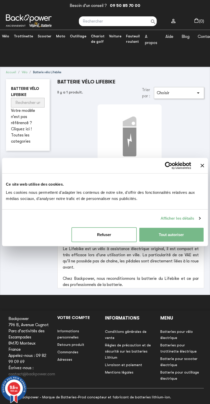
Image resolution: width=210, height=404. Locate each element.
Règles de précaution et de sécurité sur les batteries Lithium (128, 351)
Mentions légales (119, 372)
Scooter (44, 36)
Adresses (64, 359)
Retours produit (70, 345)
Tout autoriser (171, 234)
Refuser (104, 234)
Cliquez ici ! (21, 129)
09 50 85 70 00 (124, 5)
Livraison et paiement (123, 365)
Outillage (78, 36)
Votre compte (73, 317)
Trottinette (23, 36)
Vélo (5, 36)
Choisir (179, 93)
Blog (186, 36)
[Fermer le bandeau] (202, 165)
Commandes (67, 352)
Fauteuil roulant (133, 39)
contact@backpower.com (31, 374)
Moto (60, 36)
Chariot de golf (97, 39)
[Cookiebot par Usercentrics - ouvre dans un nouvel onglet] (168, 165)
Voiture (115, 36)
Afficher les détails (177, 218)
